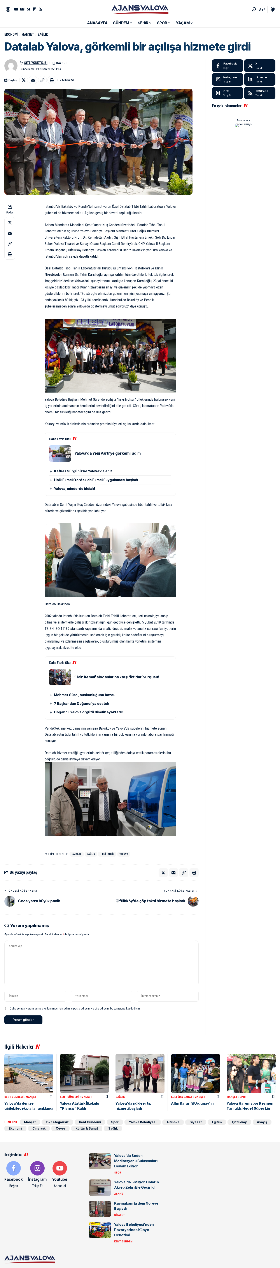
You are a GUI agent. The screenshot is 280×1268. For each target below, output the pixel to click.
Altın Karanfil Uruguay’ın (192, 1103)
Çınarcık (39, 1128)
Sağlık (42, 34)
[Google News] (22, 9)
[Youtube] (59, 1175)
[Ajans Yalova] (140, 9)
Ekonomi (11, 34)
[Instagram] (227, 79)
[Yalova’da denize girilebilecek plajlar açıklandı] (28, 1073)
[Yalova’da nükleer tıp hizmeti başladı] (140, 1073)
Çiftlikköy (239, 1122)
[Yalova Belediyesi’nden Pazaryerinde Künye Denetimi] (100, 1230)
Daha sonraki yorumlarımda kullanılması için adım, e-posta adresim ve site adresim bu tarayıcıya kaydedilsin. (75, 1008)
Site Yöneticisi (35, 63)
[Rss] (40, 9)
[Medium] (227, 93)
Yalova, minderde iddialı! (74, 488)
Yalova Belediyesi (142, 1122)
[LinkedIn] (259, 79)
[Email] (33, 80)
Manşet (27, 34)
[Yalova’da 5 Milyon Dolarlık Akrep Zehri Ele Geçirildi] (100, 1187)
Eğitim (217, 1122)
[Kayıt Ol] (8, 9)
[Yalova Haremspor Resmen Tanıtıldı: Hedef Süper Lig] (251, 1073)
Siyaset (196, 1122)
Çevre (60, 1128)
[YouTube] (16, 9)
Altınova (173, 1122)
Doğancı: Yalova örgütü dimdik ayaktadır (88, 712)
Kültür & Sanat (181, 1097)
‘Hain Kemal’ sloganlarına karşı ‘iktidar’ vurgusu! (116, 677)
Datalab (77, 854)
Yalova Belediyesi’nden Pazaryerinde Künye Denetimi (134, 1229)
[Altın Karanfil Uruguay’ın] (195, 1073)
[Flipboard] (34, 9)
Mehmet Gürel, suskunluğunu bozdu (85, 695)
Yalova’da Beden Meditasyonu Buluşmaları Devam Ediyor (136, 1160)
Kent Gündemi (14, 1097)
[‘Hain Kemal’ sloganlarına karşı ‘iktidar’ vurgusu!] (60, 677)
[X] (259, 65)
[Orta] (29, 9)
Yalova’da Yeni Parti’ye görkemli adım (107, 453)
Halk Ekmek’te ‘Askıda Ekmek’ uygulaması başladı (96, 480)
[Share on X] (23, 80)
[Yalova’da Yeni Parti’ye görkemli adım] (60, 453)
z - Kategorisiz (57, 1122)
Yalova (123, 854)
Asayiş (262, 1122)
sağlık (91, 854)
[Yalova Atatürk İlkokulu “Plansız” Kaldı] (84, 1073)
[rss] (259, 93)
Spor (243, 1097)
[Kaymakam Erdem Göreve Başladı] (100, 1209)
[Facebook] (227, 65)
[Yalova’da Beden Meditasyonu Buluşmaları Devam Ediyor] (100, 1161)
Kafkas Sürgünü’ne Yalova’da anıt (83, 471)
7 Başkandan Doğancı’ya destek (81, 703)
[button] (254, 9)
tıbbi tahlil (107, 854)
